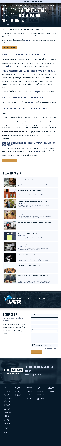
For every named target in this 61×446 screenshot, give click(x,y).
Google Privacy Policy (48, 348)
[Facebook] (12, 432)
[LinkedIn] (6, 432)
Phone (33, 325)
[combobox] (44, 331)
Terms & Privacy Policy (49, 345)
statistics (30, 102)
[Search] (57, 6)
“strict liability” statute (23, 74)
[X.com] (8, 432)
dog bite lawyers (28, 40)
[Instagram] (10, 432)
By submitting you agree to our (43, 345)
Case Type (34, 329)
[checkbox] (32, 345)
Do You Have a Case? (10, 47)
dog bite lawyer (36, 91)
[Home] (6, 5)
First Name (34, 314)
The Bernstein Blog (9, 29)
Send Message (36, 352)
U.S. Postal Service (6, 66)
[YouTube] (4, 432)
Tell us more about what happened (38, 333)
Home (3, 29)
